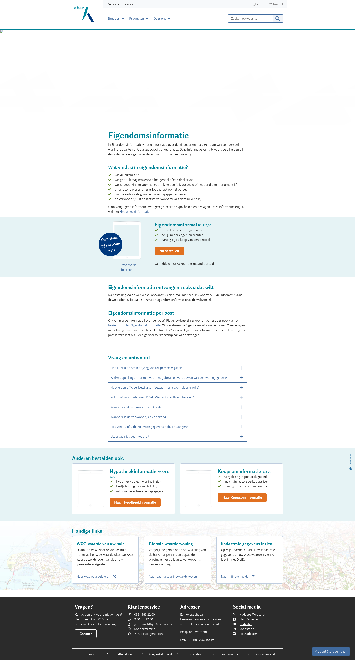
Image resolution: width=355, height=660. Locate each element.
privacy (90, 654)
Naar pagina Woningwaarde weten (173, 576)
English (254, 4)
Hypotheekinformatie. (135, 212)
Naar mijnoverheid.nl (236, 576)
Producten (137, 18)
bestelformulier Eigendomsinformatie (134, 325)
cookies (195, 654)
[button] (135, 502)
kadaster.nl (247, 629)
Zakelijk (128, 4)
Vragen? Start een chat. (331, 651)
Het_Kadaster (249, 619)
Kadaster (246, 624)
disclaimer (125, 654)
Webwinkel (276, 4)
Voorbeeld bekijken (129, 267)
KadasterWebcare (252, 614)
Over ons (160, 18)
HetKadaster (248, 634)
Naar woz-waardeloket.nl (94, 576)
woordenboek (266, 654)
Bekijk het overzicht (193, 632)
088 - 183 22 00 (144, 614)
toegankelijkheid (160, 654)
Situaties (114, 18)
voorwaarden (231, 654)
